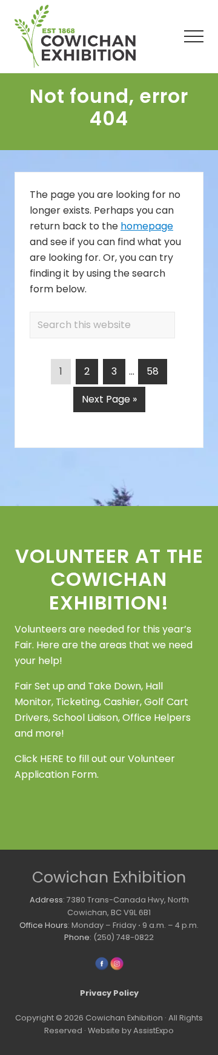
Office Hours (43, 925)
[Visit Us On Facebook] (101, 968)
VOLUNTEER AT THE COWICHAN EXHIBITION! (109, 579)
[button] (193, 36)
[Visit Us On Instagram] (116, 968)
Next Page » (109, 402)
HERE (52, 759)
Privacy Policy (109, 993)
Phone (77, 937)
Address (46, 900)
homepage (147, 226)
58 (156, 371)
